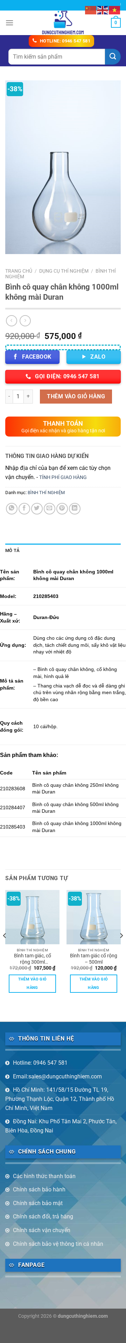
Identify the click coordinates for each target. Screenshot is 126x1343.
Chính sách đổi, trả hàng (43, 1216)
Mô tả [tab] (12, 550)
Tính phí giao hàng (63, 477)
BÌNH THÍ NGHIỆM (46, 492)
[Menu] (9, 22)
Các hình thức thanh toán (44, 1176)
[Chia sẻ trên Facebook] (24, 508)
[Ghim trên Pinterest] (62, 508)
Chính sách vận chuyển (41, 1230)
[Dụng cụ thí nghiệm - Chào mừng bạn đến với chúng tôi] (63, 23)
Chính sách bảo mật (38, 1203)
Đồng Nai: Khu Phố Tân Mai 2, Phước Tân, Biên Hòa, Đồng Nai (61, 1126)
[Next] (121, 949)
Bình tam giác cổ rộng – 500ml (93, 959)
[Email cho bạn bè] (49, 508)
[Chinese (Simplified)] (91, 9)
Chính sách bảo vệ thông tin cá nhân (58, 1244)
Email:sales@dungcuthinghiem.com (57, 1076)
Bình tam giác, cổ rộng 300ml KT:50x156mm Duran (32, 959)
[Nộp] (113, 57)
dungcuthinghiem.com (83, 1316)
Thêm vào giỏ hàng (76, 396)
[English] (103, 9)
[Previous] (4, 949)
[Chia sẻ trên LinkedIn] (74, 508)
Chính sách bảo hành (39, 1189)
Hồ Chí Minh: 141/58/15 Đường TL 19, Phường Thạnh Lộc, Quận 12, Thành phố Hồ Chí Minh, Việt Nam (59, 1098)
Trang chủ (18, 271)
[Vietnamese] (115, 9)
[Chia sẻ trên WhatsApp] (12, 508)
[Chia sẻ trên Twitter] (37, 508)
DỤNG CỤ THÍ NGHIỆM (64, 271)
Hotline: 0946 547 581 (40, 1062)
